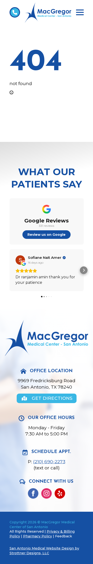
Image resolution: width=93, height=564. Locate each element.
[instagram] (46, 493)
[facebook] (33, 493)
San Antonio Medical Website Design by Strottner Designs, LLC (44, 550)
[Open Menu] (80, 12)
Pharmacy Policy (37, 536)
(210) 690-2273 (49, 461)
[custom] (60, 493)
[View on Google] (20, 260)
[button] (9, 270)
